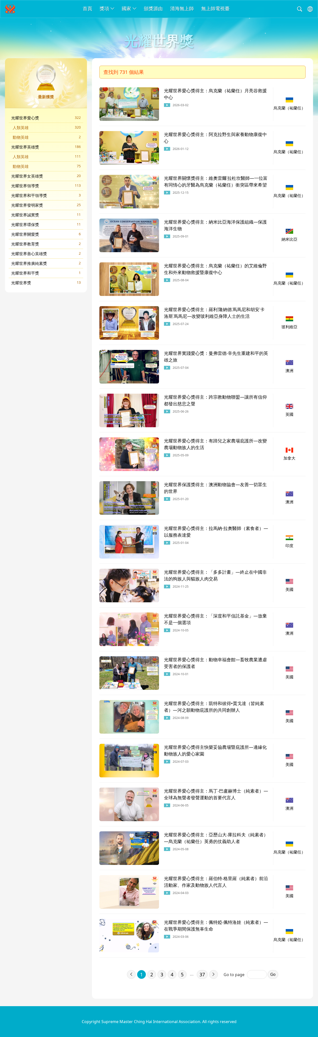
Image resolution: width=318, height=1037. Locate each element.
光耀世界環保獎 (46, 224)
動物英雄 (47, 137)
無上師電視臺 (215, 8)
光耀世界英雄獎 (46, 147)
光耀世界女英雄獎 (46, 176)
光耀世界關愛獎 (46, 234)
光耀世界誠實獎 (46, 215)
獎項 (104, 8)
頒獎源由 (153, 8)
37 (202, 974)
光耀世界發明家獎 (46, 205)
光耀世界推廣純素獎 (46, 263)
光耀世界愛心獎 (46, 118)
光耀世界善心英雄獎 (46, 253)
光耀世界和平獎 (46, 273)
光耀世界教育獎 (46, 244)
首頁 (87, 8)
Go (273, 974)
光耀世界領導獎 (46, 186)
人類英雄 (47, 127)
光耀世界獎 (46, 282)
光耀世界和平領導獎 (46, 195)
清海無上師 (182, 8)
